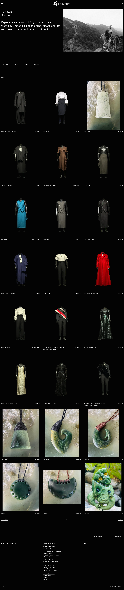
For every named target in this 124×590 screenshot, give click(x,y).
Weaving (36, 64)
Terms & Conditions (49, 574)
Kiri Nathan (8, 586)
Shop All (5, 64)
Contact (45, 579)
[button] (122, 3)
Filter (2, 78)
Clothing (15, 64)
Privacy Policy (47, 575)
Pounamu (26, 64)
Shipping (45, 577)
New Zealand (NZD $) (115, 586)
